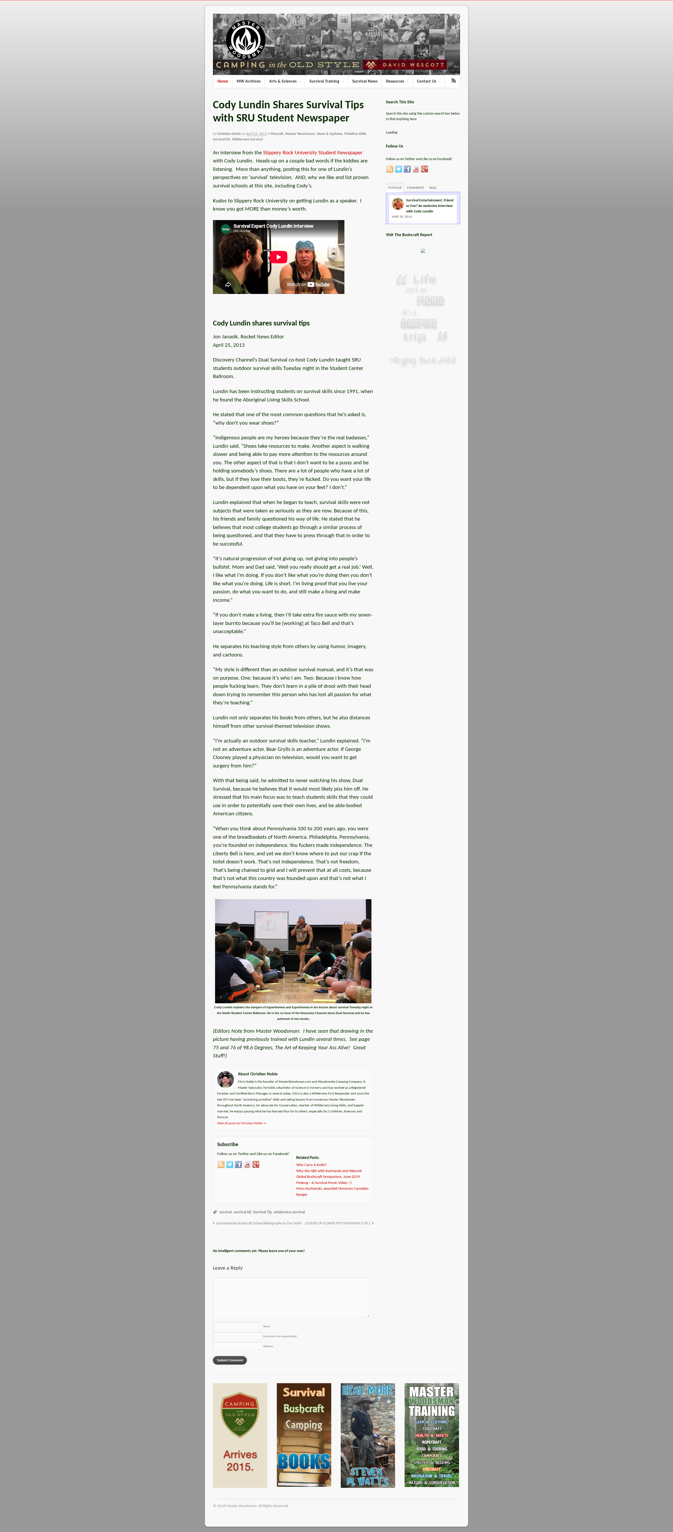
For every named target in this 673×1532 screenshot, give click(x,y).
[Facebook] (238, 1164)
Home (222, 81)
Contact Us (426, 81)
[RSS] (221, 1164)
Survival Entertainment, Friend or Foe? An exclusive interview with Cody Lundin (429, 206)
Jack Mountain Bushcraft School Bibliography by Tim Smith (259, 1223)
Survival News (365, 81)
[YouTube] (247, 1164)
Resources (395, 81)
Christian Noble (229, 134)
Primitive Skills (355, 134)
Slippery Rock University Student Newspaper (313, 153)
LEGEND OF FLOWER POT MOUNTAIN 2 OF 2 (337, 1223)
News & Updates (330, 134)
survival (225, 1212)
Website (268, 1346)
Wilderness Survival (247, 139)
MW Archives (249, 81)
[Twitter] (230, 1164)
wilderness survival (289, 1212)
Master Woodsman (300, 134)
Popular (395, 188)
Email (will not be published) (280, 1336)
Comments (415, 188)
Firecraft (277, 134)
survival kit (242, 1212)
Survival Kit (221, 139)
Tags (432, 188)
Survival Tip (262, 1212)
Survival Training (324, 81)
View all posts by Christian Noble (241, 1123)
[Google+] (256, 1164)
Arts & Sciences (283, 81)
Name (266, 1326)
